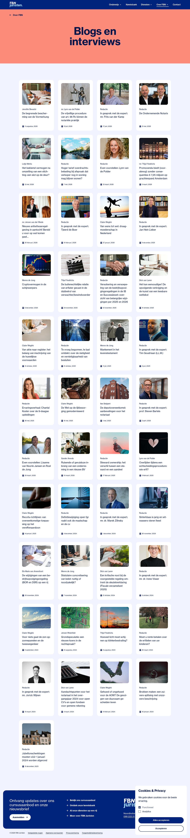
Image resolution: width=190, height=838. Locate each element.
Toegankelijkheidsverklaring (92, 833)
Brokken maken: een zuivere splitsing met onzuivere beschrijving (152, 695)
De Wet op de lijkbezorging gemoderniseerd (73, 409)
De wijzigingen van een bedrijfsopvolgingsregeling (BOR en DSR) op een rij (36, 579)
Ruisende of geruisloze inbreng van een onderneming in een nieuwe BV (75, 466)
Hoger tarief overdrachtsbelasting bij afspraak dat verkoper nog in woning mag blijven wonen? (75, 173)
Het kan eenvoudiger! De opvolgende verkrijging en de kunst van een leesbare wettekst (153, 289)
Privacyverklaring (72, 833)
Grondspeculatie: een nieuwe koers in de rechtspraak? (72, 640)
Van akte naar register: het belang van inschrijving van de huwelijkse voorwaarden (36, 354)
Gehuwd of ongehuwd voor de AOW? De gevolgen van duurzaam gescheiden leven (113, 697)
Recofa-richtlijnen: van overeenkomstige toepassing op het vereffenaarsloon (35, 522)
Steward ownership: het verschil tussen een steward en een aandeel (113, 466)
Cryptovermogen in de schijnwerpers (34, 286)
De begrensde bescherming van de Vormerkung (35, 115)
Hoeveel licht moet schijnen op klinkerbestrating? (113, 639)
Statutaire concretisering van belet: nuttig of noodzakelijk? (74, 579)
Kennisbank (131, 4)
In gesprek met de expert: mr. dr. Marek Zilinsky (114, 519)
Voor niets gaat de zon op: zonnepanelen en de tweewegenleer (36, 640)
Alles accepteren (161, 820)
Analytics (146, 811)
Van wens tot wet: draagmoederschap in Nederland (113, 230)
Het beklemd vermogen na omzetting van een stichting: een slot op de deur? (36, 171)
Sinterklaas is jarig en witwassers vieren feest (153, 519)
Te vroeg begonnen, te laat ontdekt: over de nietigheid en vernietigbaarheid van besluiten (75, 354)
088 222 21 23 (131, 816)
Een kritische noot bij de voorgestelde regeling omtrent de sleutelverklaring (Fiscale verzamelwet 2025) (114, 582)
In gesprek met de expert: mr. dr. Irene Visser (153, 577)
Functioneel (147, 807)
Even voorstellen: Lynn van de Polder (114, 169)
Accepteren (161, 828)
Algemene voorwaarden (54, 833)
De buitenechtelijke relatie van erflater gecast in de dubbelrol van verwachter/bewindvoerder (75, 289)
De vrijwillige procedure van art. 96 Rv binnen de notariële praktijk (74, 117)
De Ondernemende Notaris (153, 113)
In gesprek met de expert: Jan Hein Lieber (153, 228)
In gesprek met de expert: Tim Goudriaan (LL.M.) (153, 351)
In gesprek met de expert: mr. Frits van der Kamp (114, 115)
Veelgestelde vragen (35, 833)
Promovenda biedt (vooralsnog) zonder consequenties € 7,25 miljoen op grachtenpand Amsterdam (153, 173)
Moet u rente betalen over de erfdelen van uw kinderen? (153, 640)
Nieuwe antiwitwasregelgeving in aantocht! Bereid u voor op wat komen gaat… (36, 231)
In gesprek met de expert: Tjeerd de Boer (75, 228)
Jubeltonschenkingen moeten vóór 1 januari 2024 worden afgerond (34, 757)
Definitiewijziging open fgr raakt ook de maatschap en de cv (75, 520)
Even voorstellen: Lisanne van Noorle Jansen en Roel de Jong (36, 466)
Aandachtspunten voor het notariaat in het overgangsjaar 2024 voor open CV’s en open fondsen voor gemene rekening (75, 698)
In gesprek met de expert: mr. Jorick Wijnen (36, 693)
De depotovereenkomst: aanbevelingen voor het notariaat (113, 411)
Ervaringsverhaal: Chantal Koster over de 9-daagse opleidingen (36, 411)
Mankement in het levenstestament (109, 351)
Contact (177, 4)
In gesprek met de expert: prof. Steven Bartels (153, 409)
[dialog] (161, 810)
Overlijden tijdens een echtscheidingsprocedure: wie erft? (153, 466)
